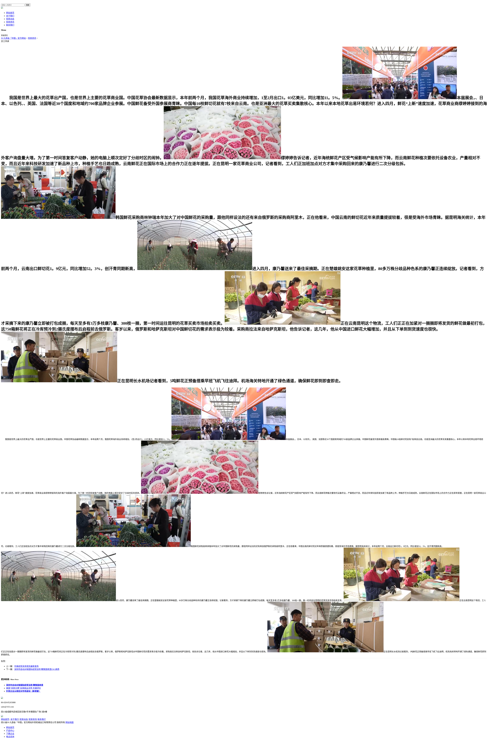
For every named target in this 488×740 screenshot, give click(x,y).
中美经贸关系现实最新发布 (26, 666)
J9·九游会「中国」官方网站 (13, 38)
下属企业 (10, 734)
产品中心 (10, 730)
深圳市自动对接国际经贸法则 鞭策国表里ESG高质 (36, 669)
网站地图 (69, 722)
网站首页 (10, 13)
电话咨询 (10, 737)
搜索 (27, 5)
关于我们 (10, 16)
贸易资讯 (10, 22)
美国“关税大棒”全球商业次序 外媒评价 (23, 688)
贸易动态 (10, 19)
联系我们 (10, 25)
